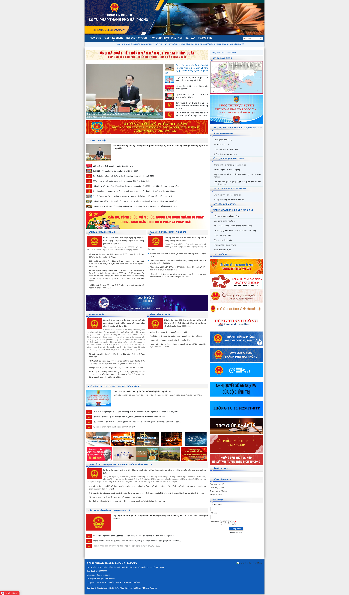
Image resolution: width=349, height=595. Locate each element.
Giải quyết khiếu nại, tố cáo (225, 221)
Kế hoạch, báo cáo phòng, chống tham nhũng (233, 226)
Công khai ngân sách (222, 235)
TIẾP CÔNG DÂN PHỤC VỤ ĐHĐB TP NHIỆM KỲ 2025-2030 (237, 127)
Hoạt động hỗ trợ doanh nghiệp (227, 169)
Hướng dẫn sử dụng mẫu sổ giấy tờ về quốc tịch (170, 340)
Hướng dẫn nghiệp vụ (223, 139)
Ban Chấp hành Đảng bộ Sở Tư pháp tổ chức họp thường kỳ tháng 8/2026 (123, 176)
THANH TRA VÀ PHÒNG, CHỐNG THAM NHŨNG (233, 210)
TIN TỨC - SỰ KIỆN (97, 141)
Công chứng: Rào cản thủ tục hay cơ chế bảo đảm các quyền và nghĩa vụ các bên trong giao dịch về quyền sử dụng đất (124, 323)
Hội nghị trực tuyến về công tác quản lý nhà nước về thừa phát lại (116, 367)
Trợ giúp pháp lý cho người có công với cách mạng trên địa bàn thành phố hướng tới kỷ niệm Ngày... (134, 191)
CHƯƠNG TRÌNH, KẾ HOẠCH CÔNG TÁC (229, 188)
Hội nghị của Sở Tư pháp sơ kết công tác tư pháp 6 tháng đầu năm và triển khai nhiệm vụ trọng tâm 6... (135, 201)
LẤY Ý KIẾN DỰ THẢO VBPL (224, 204)
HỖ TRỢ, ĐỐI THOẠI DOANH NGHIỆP (228, 158)
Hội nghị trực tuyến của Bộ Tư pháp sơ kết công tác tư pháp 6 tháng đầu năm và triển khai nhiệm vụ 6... (136, 206)
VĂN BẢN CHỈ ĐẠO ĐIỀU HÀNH (102, 232)
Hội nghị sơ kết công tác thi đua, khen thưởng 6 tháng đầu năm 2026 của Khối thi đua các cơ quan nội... (136, 186)
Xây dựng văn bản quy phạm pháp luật (110, 510)
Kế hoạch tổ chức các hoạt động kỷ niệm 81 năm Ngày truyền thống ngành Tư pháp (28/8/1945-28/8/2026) (123, 240)
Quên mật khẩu (236, 532)
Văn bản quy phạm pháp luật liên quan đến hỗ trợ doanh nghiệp (237, 182)
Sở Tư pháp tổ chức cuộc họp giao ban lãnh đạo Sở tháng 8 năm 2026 (121, 181)
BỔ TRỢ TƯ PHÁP (96, 314)
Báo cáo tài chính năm (223, 240)
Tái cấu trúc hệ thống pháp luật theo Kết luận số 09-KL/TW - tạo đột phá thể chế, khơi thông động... (134, 535)
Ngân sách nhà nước (222, 249)
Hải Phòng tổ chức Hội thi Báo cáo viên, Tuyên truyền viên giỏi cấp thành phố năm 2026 (129, 416)
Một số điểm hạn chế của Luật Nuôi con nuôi (168, 332)
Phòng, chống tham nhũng (225, 245)
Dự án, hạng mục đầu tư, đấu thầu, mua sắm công (235, 230)
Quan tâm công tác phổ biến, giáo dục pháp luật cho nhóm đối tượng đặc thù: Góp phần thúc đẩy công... (136, 411)
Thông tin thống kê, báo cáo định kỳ (229, 199)
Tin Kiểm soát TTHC (222, 144)
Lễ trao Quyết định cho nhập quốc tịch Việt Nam (113, 166)
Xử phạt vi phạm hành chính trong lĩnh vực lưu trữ (114, 427)
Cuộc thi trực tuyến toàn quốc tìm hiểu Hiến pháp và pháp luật (142, 391)
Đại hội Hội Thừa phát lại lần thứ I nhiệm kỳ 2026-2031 (115, 171)
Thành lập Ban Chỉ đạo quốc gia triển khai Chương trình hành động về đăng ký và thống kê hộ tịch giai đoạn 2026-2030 (185, 323)
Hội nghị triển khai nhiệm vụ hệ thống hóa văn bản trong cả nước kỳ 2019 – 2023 (126, 546)
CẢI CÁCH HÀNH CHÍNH (223, 133)
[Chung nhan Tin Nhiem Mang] (249, 563)
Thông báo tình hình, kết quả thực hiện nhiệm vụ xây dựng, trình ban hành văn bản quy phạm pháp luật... (137, 541)
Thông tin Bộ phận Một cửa (225, 154)
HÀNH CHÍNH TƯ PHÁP (160, 314)
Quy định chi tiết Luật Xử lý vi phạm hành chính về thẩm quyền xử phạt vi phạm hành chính (127, 501)
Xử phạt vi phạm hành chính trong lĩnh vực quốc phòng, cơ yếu (115, 497)
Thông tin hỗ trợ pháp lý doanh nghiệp (230, 165)
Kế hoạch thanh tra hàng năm (226, 216)
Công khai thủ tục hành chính (226, 149)
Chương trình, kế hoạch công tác (227, 195)
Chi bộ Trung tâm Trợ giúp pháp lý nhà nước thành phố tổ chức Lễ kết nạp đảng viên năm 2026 (132, 196)
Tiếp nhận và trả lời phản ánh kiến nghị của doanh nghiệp (237, 175)
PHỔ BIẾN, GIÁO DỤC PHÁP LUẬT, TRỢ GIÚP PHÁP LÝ (114, 386)
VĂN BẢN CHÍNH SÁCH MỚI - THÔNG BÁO (168, 232)
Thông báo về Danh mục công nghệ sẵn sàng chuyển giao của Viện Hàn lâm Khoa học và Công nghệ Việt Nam (178, 275)
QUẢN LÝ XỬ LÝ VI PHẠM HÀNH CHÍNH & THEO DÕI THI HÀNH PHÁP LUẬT (121, 464)
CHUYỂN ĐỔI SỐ (220, 254)
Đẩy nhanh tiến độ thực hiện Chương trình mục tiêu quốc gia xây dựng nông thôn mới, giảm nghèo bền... (136, 422)
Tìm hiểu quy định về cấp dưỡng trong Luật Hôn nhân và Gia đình (177, 336)
